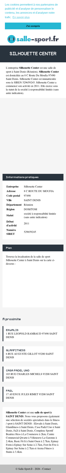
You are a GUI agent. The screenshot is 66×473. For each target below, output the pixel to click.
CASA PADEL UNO (17, 370)
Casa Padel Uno (43, 427)
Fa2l (16, 430)
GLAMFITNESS (15, 350)
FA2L (9, 390)
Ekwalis (38, 423)
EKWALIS (12, 330)
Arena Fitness (44, 448)
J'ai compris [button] (33, 26)
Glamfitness (12, 427)
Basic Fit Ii (20, 441)
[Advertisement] (33, 136)
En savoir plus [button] (21, 17)
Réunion (32, 71)
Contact (46, 468)
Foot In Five (50, 444)
